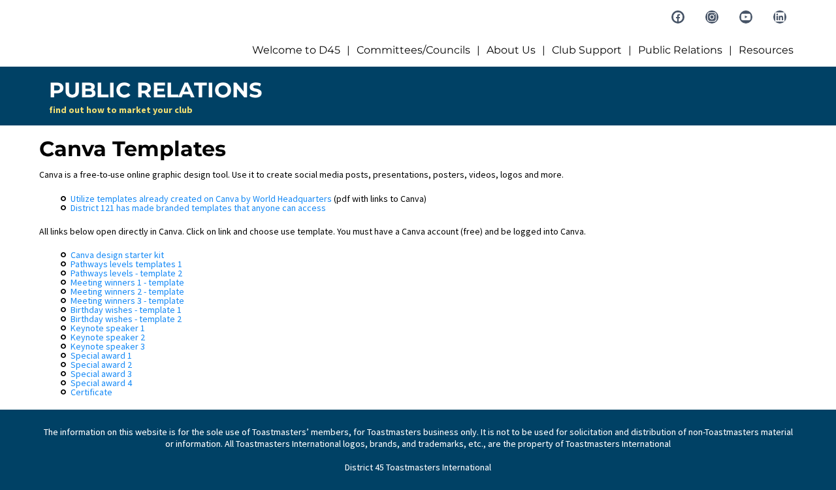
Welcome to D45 (296, 50)
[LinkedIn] (780, 17)
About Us (511, 50)
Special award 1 (101, 355)
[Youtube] (746, 17)
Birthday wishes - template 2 (126, 319)
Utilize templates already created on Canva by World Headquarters (201, 198)
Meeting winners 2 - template (127, 291)
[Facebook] (678, 17)
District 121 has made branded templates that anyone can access (198, 208)
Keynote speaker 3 (108, 346)
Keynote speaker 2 (108, 337)
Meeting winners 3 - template (127, 300)
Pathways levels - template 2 (126, 273)
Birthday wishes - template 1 (126, 310)
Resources (766, 50)
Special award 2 (101, 364)
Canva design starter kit (117, 255)
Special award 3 (101, 374)
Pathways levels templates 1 (126, 264)
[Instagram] (712, 17)
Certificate (91, 392)
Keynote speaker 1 (108, 328)
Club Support (587, 50)
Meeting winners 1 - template (127, 282)
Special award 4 (101, 383)
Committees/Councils (413, 50)
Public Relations (680, 50)
